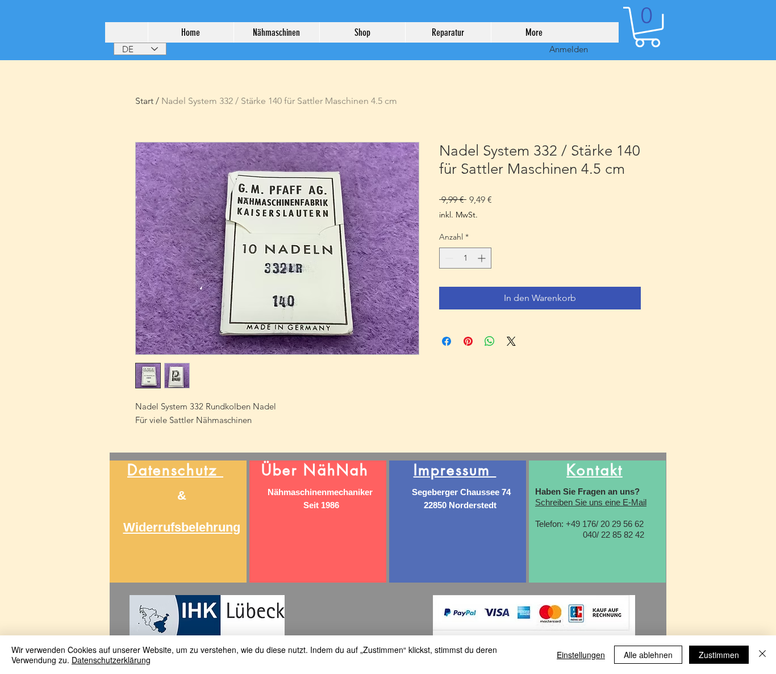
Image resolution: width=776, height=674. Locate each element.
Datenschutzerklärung (111, 659)
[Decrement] (448, 258)
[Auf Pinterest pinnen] (468, 341)
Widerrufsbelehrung (181, 527)
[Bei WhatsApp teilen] (490, 341)
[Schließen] (762, 654)
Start (144, 100)
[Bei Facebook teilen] (446, 341)
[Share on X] (511, 341)
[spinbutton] (465, 258)
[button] (647, 27)
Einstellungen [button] (581, 654)
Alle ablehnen (648, 654)
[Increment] (482, 258)
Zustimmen (719, 654)
